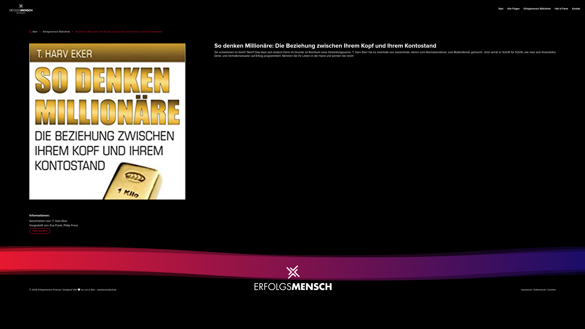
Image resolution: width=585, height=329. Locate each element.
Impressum (526, 289)
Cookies (552, 289)
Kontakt (576, 9)
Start (500, 9)
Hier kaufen (39, 231)
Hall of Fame (561, 9)
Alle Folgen (513, 9)
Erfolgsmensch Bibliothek (537, 9)
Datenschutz (540, 289)
